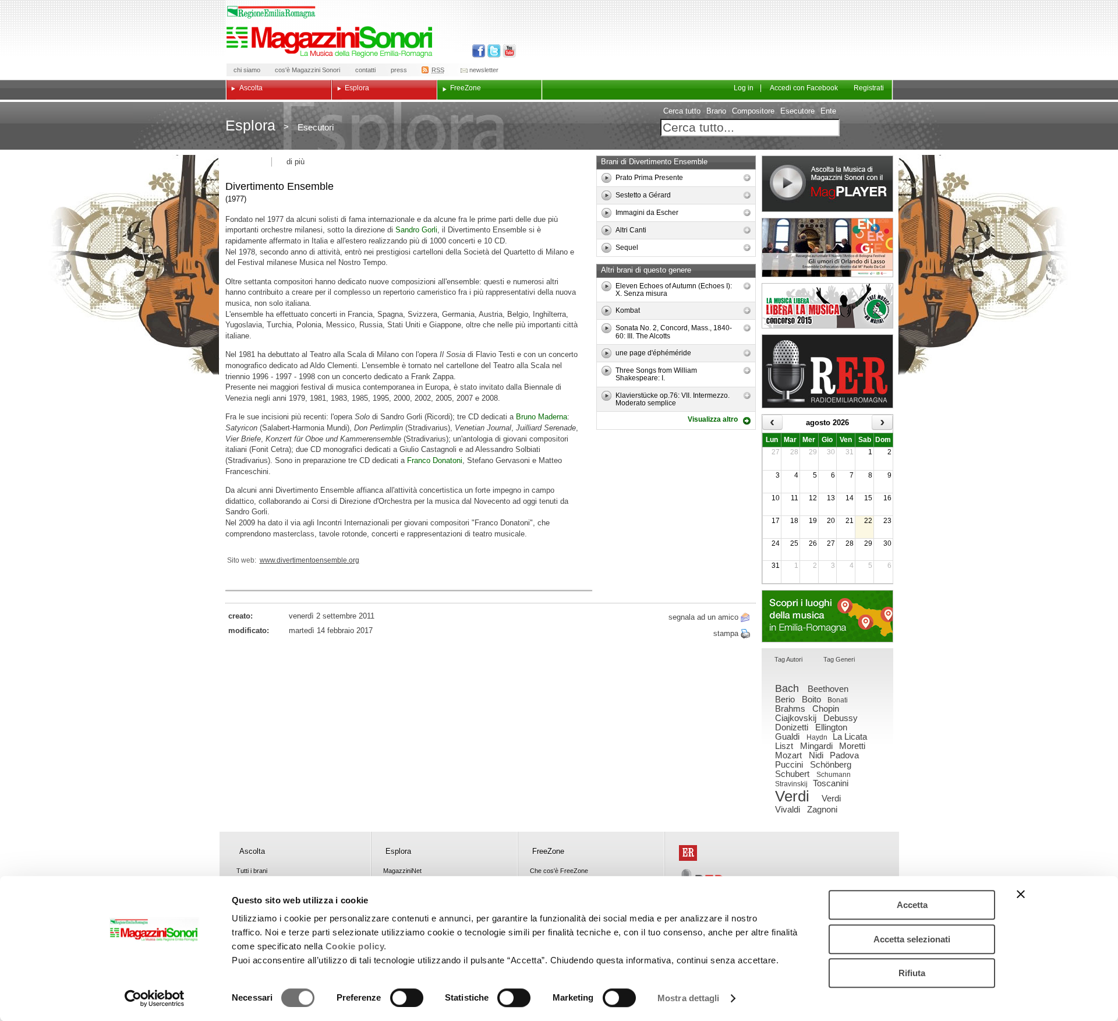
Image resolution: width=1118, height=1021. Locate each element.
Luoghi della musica (827, 616)
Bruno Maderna (541, 416)
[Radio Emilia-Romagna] (827, 371)
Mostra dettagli (688, 998)
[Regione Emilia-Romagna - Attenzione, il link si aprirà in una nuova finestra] (271, 12)
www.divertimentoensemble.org (309, 560)
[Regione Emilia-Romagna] (688, 853)
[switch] (406, 997)
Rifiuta (911, 973)
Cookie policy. (356, 946)
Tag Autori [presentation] (788, 659)
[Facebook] (479, 51)
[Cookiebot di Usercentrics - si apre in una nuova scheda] (155, 998)
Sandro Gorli (416, 229)
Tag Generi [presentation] (839, 659)
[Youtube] (507, 51)
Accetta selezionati (911, 939)
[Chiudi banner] (1021, 894)
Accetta (912, 905)
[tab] (788, 660)
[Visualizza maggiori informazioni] (747, 178)
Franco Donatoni (434, 460)
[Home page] (331, 41)
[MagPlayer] (827, 183)
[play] (606, 178)
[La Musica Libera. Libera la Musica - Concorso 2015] (827, 306)
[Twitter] (493, 51)
